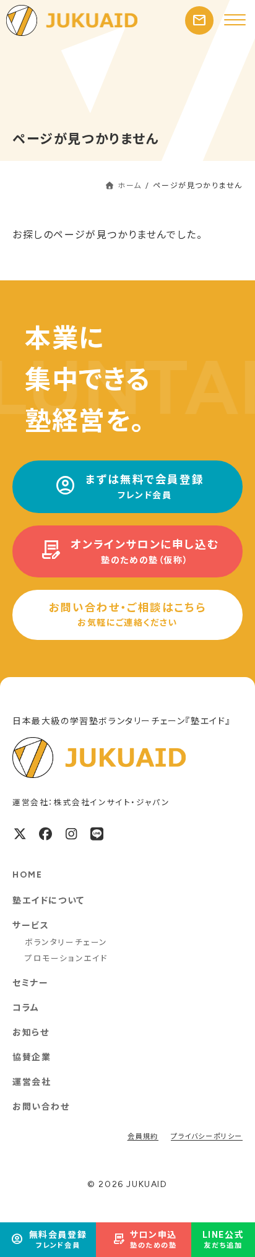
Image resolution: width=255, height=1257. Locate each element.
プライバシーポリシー (207, 1137)
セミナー (30, 983)
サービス (30, 925)
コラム (26, 1008)
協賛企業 (31, 1057)
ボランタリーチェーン (66, 942)
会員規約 (142, 1137)
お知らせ (30, 1032)
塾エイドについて (48, 901)
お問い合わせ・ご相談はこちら (127, 615)
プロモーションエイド (66, 958)
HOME (27, 875)
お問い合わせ (41, 1107)
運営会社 (31, 1082)
